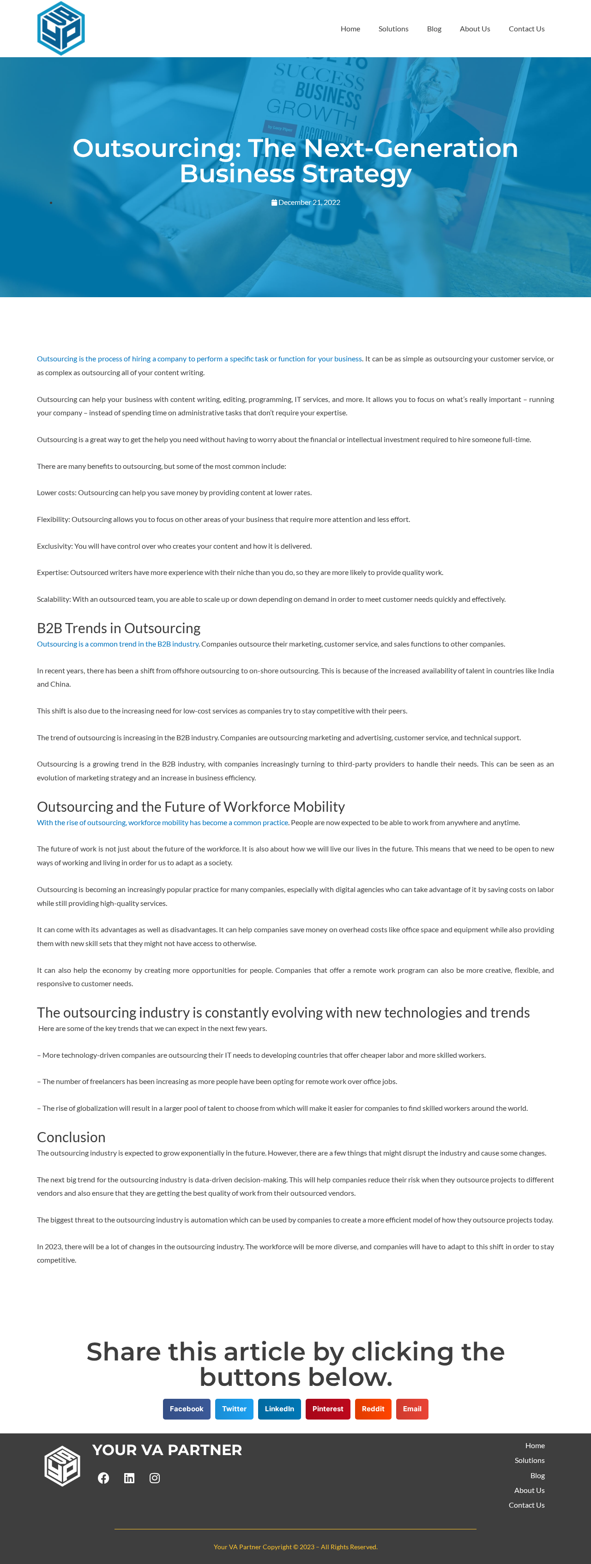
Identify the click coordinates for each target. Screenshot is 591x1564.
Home (350, 28)
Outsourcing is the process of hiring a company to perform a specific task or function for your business (199, 358)
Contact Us (527, 28)
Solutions (394, 28)
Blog (434, 28)
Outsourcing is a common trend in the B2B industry (118, 643)
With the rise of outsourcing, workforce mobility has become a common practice (162, 822)
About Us (475, 28)
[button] (187, 1409)
